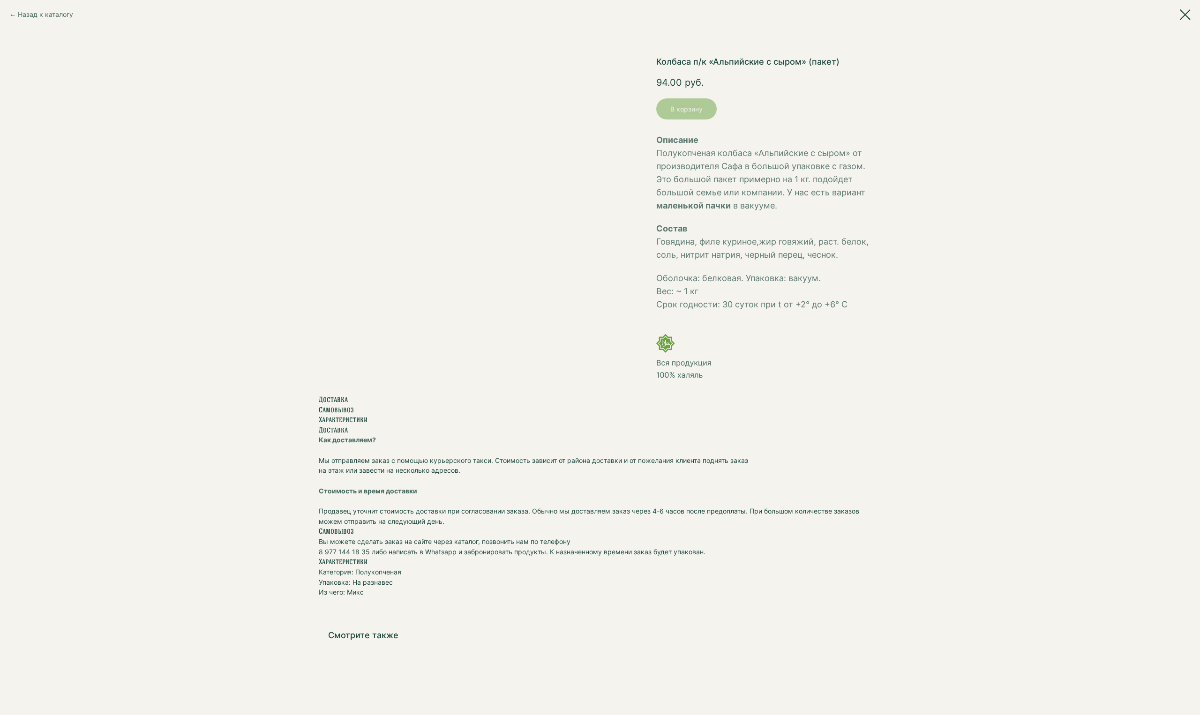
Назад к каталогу (45, 14)
